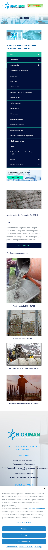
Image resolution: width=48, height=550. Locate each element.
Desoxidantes (14, 109)
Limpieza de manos (16, 130)
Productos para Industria (24, 474)
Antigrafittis (13, 81)
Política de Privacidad (26, 547)
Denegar (24, 535)
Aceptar (24, 529)
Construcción (14, 65)
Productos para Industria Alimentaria (24, 477)
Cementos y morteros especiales (21, 92)
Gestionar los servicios (24, 522)
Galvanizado (14, 114)
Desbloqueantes (15, 98)
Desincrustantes (15, 103)
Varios (12, 146)
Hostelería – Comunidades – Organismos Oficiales (23, 153)
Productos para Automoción (24, 460)
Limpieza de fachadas (17, 125)
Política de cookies (12, 547)
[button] (44, 488)
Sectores (12, 54)
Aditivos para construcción (19, 71)
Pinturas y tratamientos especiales (21, 136)
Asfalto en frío (14, 87)
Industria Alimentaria (16, 165)
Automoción (14, 60)
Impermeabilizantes (16, 119)
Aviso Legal (38, 547)
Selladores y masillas (17, 141)
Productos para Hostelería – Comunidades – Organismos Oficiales (24, 469)
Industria (12, 159)
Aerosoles (13, 76)
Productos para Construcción (24, 464)
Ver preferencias (24, 542)
